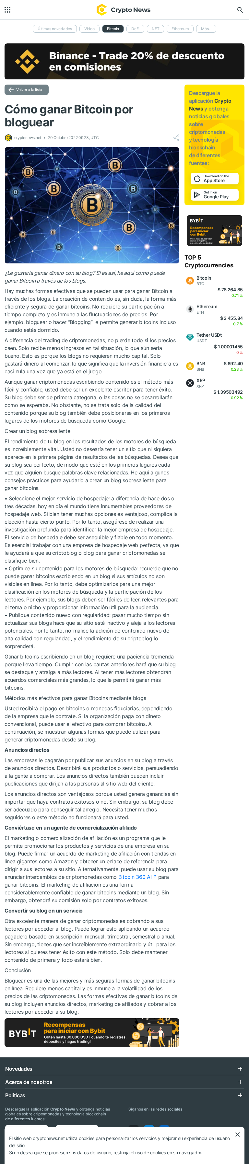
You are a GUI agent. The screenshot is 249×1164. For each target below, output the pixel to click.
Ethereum (180, 28)
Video (89, 28)
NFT (155, 28)
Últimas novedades (55, 28)
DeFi (135, 28)
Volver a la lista (29, 89)
